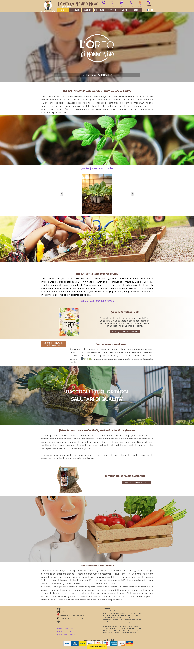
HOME (63, 10)
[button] (103, 2)
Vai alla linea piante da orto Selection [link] (53, 344)
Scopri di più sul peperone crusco (136, 482)
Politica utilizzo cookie (64, 631)
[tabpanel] (97, 49)
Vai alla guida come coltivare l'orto (125, 332)
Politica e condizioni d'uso (65, 628)
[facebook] (148, 10)
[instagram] (152, 10)
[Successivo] (132, 194)
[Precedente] (61, 194)
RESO (136, 10)
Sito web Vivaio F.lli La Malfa (66, 634)
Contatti (59, 625)
